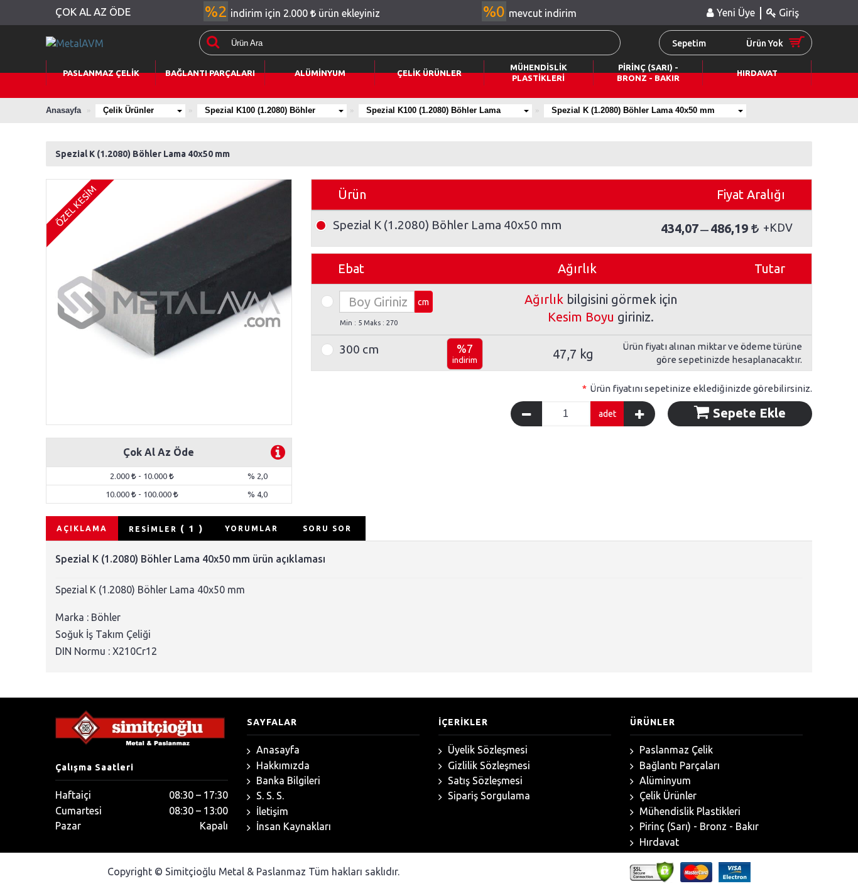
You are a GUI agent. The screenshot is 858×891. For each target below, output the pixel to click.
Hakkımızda (282, 765)
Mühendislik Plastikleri (689, 811)
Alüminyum (664, 780)
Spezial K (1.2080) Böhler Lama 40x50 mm (633, 110)
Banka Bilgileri (287, 780)
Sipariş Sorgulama (487, 795)
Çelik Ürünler (128, 110)
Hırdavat (658, 842)
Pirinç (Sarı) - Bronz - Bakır (698, 826)
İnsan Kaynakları (292, 826)
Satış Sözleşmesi (484, 780)
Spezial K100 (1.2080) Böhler (260, 110)
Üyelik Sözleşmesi (486, 749)
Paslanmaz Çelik (675, 749)
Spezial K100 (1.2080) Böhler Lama (433, 110)
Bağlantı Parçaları (678, 765)
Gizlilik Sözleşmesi (487, 765)
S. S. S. (269, 795)
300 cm (359, 349)
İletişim (271, 811)
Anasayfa (277, 749)
